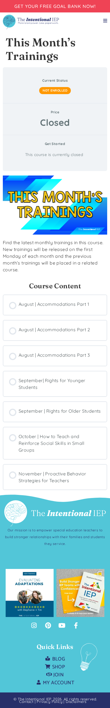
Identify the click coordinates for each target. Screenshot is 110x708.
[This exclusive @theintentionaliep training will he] (30, 593)
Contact (26, 701)
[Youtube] (62, 625)
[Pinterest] (48, 625)
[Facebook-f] (76, 625)
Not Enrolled (55, 90)
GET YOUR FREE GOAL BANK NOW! (55, 6)
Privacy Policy (50, 701)
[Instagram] (34, 625)
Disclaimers (76, 701)
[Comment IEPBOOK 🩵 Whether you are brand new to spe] (80, 593)
